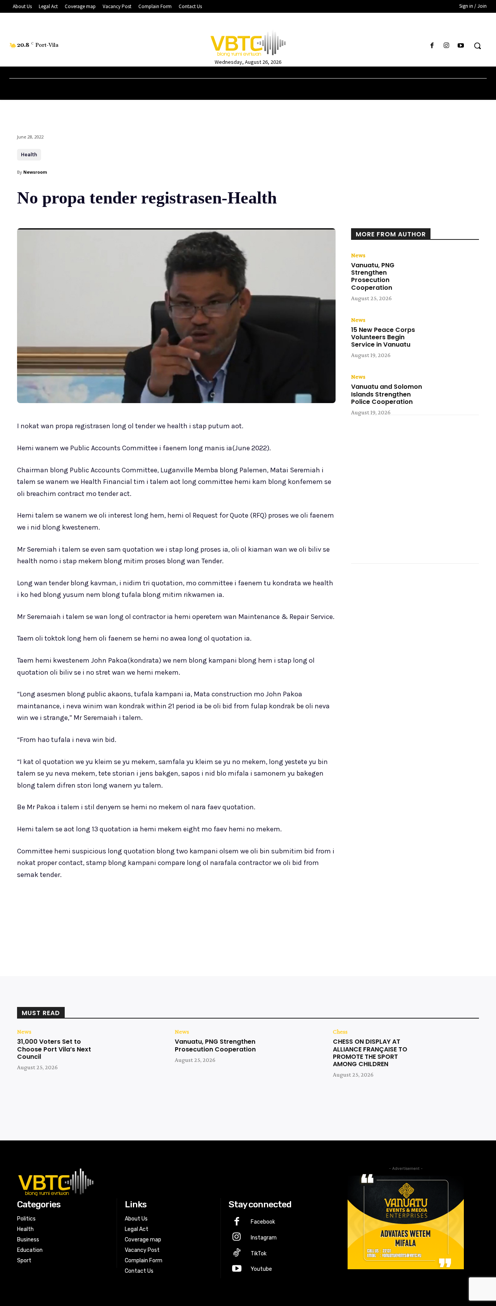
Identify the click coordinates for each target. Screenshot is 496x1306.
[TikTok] (237, 1254)
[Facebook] (432, 46)
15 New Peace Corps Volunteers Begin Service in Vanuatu (383, 337)
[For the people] (248, 41)
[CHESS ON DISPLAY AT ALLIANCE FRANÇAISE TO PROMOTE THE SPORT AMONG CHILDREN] (449, 1053)
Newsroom (35, 172)
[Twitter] (90, 915)
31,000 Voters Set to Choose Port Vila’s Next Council (54, 1049)
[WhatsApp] (126, 915)
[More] (144, 915)
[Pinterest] (108, 915)
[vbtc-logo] (169, 1181)
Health (29, 154)
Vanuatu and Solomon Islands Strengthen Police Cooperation (386, 394)
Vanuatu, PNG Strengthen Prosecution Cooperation (372, 276)
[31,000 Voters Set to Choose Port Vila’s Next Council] (134, 1053)
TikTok (259, 1253)
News (358, 255)
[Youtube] (461, 46)
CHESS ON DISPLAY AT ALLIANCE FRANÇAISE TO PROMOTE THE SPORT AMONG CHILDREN (370, 1052)
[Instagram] (446, 46)
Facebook (263, 1222)
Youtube (261, 1269)
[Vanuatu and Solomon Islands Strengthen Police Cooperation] (453, 391)
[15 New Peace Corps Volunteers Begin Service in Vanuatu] (453, 334)
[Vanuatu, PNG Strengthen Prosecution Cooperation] (453, 270)
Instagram (264, 1237)
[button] (477, 45)
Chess (340, 1032)
